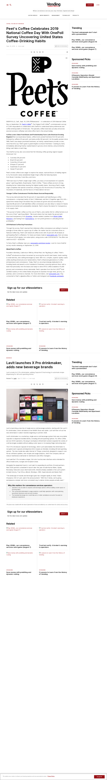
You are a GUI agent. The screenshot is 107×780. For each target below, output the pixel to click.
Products (76, 15)
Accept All (99, 776)
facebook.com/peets (57, 276)
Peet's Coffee (26, 124)
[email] (43, 52)
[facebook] (31, 52)
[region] (53, 777)
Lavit (15, 378)
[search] (10, 5)
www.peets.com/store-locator (40, 243)
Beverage (9, 357)
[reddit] (40, 52)
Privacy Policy (51, 776)
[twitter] (37, 52)
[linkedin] (34, 52)
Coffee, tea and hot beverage (15, 23)
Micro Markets (44, 15)
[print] (67, 52)
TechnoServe (29, 219)
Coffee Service (32, 15)
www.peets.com (52, 235)
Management (56, 15)
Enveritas (29, 216)
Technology (66, 15)
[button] (7, 5)
